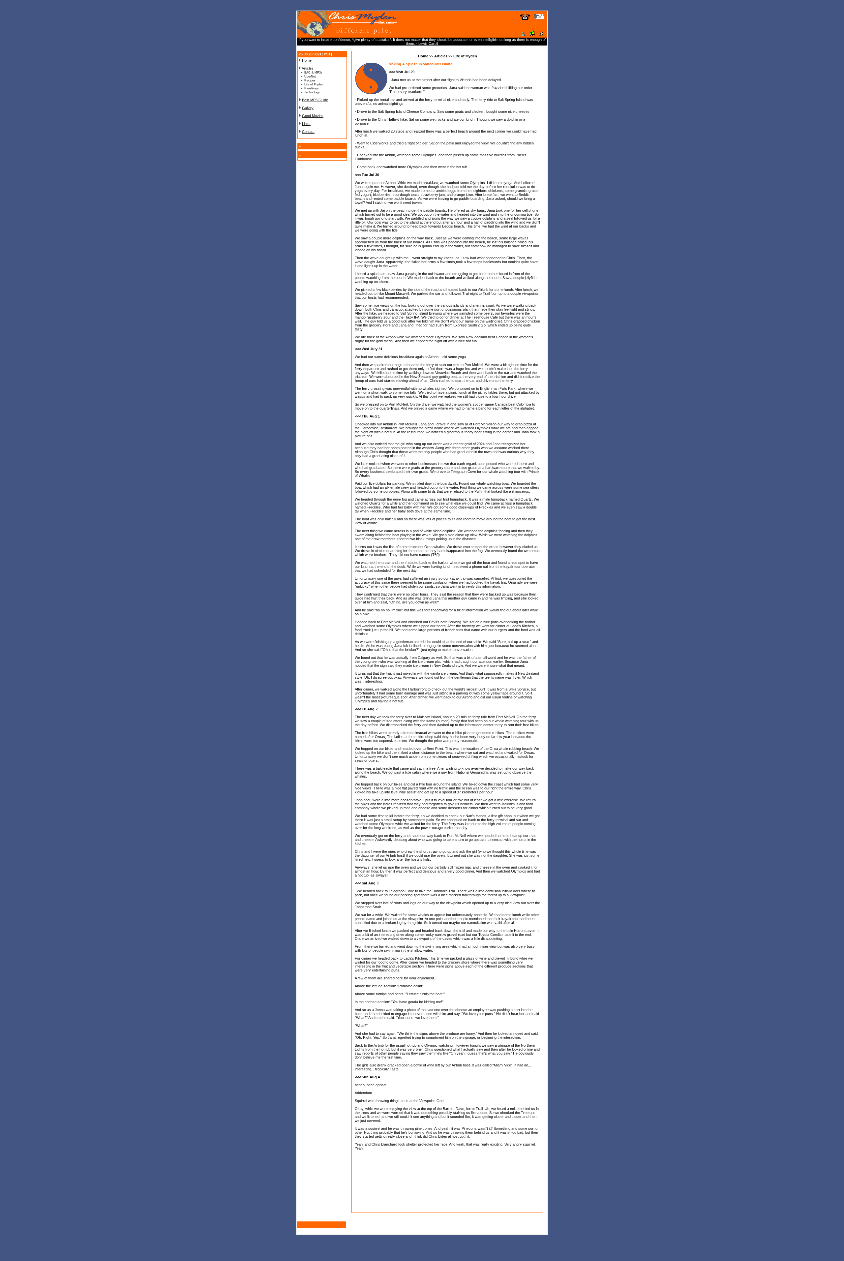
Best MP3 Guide (315, 100)
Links (306, 124)
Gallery (308, 108)
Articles (308, 68)
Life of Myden (465, 56)
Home (307, 60)
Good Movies (312, 116)
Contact (308, 132)
